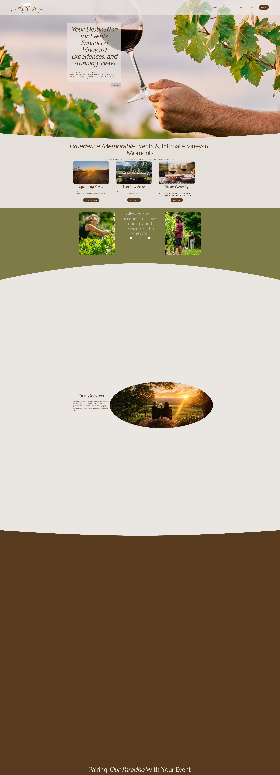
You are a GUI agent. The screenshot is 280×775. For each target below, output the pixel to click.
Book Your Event (134, 200)
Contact (251, 7)
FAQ (224, 7)
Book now (263, 7)
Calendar (241, 7)
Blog (232, 7)
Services (215, 7)
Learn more (116, 85)
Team (206, 7)
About (197, 7)
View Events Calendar (91, 200)
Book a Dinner (176, 200)
